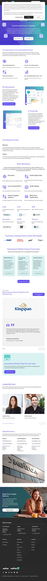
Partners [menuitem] (33, 544)
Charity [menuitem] (18, 549)
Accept (28, 17)
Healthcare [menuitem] (19, 554)
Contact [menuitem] (33, 549)
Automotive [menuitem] (19, 557)
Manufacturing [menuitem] (20, 542)
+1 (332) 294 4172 (36, 443)
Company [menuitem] (33, 539)
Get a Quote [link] (28, 38)
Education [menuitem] (19, 552)
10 (12, 423)
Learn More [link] (8, 273)
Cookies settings (19, 17)
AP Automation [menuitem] (5, 542)
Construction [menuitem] (19, 547)
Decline (38, 17)
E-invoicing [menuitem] (4, 544)
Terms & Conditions (24, 576)
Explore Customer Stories (38, 294)
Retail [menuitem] (18, 544)
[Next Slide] (43, 349)
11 (13, 423)
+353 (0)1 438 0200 (8, 443)
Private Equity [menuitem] (19, 559)
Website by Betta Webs (34, 576)
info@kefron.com (7, 440)
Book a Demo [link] (17, 38)
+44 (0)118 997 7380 (7, 534)
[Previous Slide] (40, 349)
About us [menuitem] (33, 542)
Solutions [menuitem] (4, 539)
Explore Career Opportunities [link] (9, 510)
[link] (5, 568)
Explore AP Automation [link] (8, 103)
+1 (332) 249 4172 (36, 533)
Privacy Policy (17, 576)
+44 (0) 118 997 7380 (23, 443)
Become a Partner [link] (22, 281)
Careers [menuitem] (32, 547)
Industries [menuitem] (19, 539)
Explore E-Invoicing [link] (33, 127)
